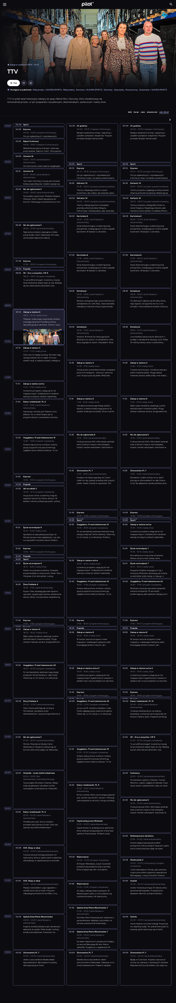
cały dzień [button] (164, 112)
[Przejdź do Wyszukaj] (171, 4)
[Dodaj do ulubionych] (24, 83)
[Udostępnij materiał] (31, 83)
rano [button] (143, 112)
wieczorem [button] (152, 112)
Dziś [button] (130, 112)
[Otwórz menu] (5, 4)
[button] (170, 119)
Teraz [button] (136, 112)
